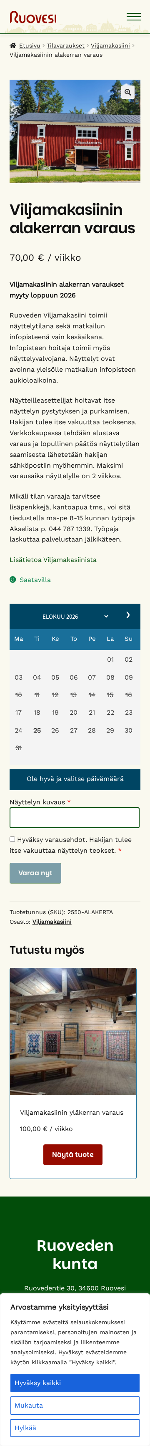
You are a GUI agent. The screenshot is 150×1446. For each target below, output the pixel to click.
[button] (110, 660)
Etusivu (29, 45)
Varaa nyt (35, 873)
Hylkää (25, 1428)
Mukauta (29, 1405)
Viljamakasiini (110, 45)
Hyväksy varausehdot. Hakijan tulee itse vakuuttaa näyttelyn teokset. (71, 845)
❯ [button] (128, 614)
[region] (75, 1369)
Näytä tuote (73, 1154)
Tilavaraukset (66, 45)
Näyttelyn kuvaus (40, 802)
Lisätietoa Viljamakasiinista (53, 560)
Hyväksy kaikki (38, 1383)
